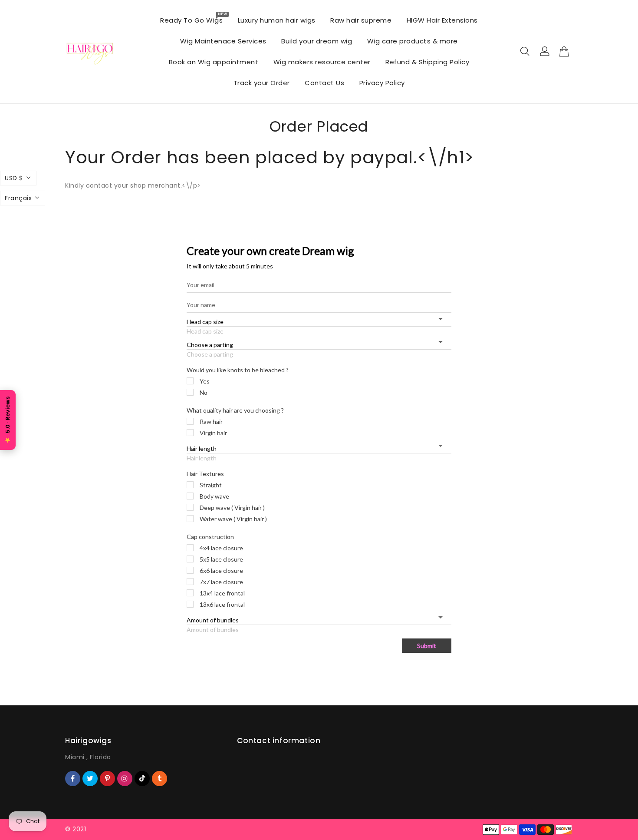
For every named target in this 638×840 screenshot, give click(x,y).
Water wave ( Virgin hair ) (233, 519)
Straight (211, 485)
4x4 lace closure (221, 548)
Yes (205, 381)
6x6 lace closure (221, 570)
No (203, 392)
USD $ (14, 178)
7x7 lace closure (221, 581)
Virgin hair (213, 433)
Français (18, 198)
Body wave (214, 496)
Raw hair (211, 421)
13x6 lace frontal (222, 604)
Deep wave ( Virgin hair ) (232, 507)
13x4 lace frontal (222, 593)
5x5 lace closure (221, 559)
